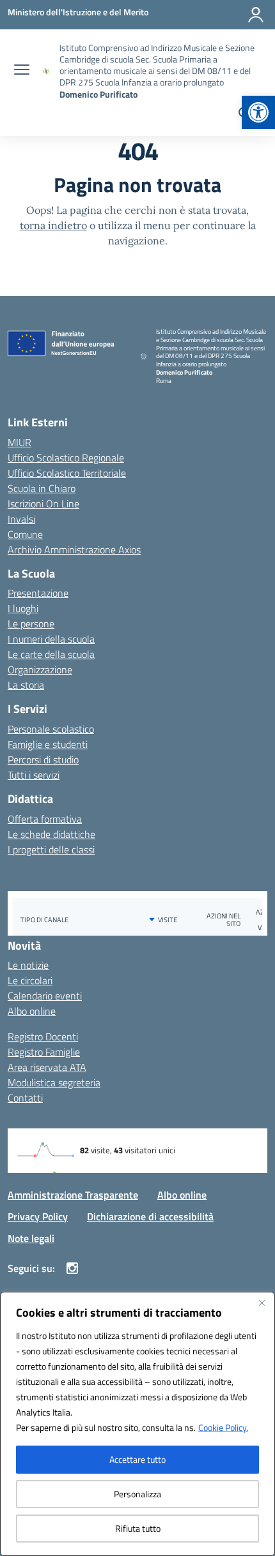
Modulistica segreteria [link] (54, 1082)
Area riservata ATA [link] (47, 1067)
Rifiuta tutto (138, 1528)
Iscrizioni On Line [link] (43, 503)
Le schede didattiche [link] (51, 834)
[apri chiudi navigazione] (21, 71)
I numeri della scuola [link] (51, 639)
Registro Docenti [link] (43, 1036)
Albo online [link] (32, 1011)
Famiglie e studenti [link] (48, 744)
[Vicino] (261, 1302)
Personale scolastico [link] (51, 729)
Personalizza (137, 1493)
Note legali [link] (31, 1238)
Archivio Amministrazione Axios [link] (74, 549)
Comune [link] (25, 534)
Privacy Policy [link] (38, 1216)
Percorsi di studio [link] (43, 759)
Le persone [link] (31, 623)
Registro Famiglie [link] (44, 1051)
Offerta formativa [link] (45, 819)
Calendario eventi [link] (45, 995)
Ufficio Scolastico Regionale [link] (66, 457)
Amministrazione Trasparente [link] (73, 1194)
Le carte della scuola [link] (51, 654)
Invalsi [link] (21, 519)
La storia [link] (26, 684)
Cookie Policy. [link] (223, 1427)
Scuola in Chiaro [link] (41, 488)
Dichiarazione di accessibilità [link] (150, 1216)
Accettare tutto (137, 1459)
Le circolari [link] (30, 980)
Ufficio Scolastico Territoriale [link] (67, 473)
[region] (137, 1424)
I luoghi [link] (23, 608)
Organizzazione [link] (40, 669)
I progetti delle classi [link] (51, 849)
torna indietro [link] (53, 225)
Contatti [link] (25, 1097)
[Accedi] (255, 14)
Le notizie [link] (28, 965)
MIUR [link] (19, 442)
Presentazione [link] (38, 593)
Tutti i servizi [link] (33, 774)
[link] (258, 112)
